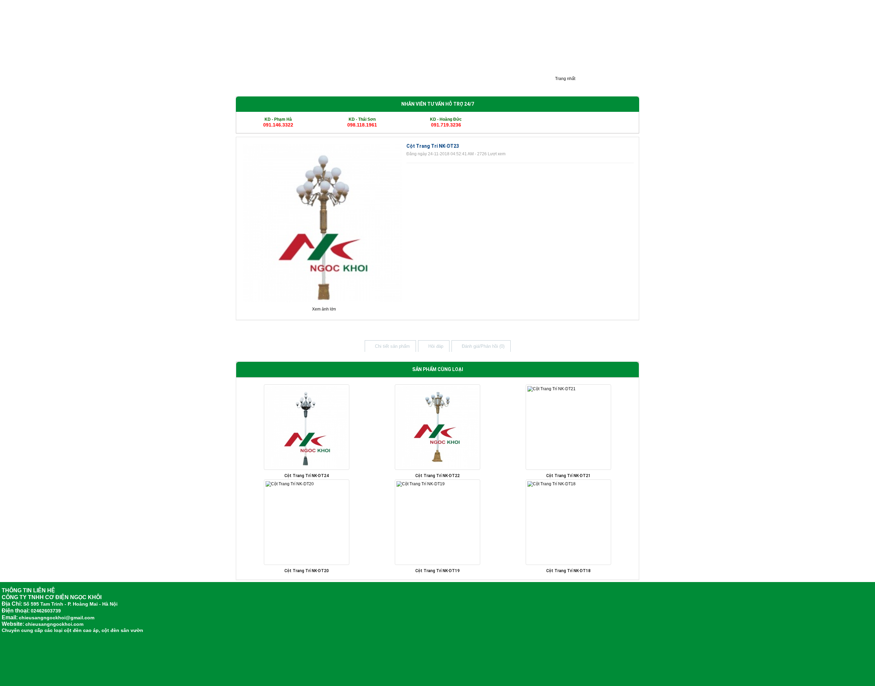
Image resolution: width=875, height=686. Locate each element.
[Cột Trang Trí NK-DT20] (307, 522)
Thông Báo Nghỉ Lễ (496, 84)
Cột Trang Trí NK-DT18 (568, 570)
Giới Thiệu (250, 84)
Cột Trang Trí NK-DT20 (306, 570)
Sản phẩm (282, 84)
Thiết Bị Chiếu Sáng (419, 84)
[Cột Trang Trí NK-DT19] (437, 522)
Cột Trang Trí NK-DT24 (306, 475)
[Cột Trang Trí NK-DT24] (307, 427)
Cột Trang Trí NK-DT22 (437, 475)
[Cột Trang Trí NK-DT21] (568, 427)
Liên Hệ (535, 84)
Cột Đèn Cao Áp (321, 84)
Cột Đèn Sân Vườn (367, 84)
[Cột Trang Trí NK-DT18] (568, 522)
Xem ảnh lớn (324, 309)
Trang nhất (564, 78)
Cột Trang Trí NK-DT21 (568, 475)
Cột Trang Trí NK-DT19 (437, 570)
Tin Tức (458, 84)
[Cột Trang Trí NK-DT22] (437, 427)
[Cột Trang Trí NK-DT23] (322, 222)
